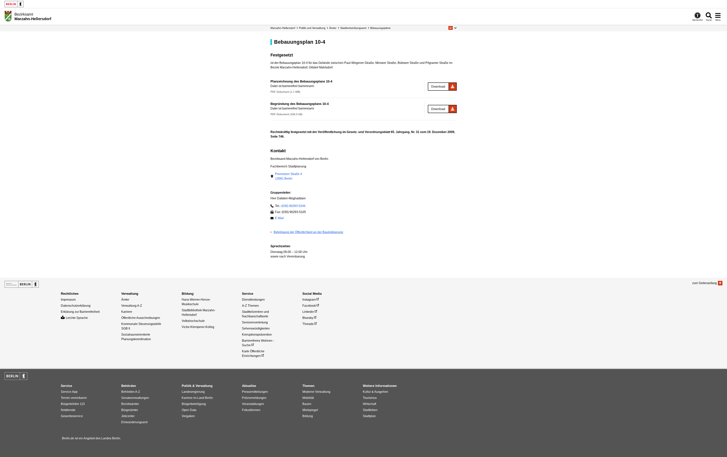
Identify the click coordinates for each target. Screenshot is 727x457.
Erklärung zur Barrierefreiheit (80, 311)
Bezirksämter (130, 404)
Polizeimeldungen (254, 397)
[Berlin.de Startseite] (14, 4)
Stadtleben (370, 410)
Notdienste (68, 410)
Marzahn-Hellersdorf (282, 27)
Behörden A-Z (130, 391)
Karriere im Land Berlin (197, 397)
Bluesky (307, 317)
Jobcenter (128, 416)
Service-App (69, 391)
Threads (308, 324)
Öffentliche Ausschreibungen (140, 317)
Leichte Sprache (77, 317)
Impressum (68, 299)
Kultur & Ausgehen (375, 391)
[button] (452, 28)
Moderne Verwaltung (316, 391)
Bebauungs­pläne (380, 27)
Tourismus (370, 397)
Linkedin (308, 311)
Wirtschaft (369, 404)
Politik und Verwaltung (312, 27)
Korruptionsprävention (257, 334)
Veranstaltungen (253, 404)
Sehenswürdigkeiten (256, 328)
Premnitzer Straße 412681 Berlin (288, 176)
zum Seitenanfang (704, 283)
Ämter (332, 27)
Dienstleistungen (253, 299)
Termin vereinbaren (74, 397)
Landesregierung (193, 391)
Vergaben (188, 416)
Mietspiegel (310, 410)
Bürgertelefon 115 (73, 404)
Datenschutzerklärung (75, 305)
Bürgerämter (129, 410)
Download (438, 86)
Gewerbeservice (72, 416)
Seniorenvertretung (255, 322)
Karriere (126, 311)
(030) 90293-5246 (293, 206)
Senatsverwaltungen (135, 397)
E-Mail (279, 218)
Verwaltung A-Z (131, 305)
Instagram (309, 299)
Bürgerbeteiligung (194, 404)
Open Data (189, 410)
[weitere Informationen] (8, 16)
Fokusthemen (251, 410)
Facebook (309, 305)
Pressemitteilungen (255, 391)
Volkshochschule (193, 320)
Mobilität (308, 397)
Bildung (307, 416)
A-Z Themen (250, 305)
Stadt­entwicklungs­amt (353, 27)
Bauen (306, 404)
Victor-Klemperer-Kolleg (198, 327)
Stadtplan (369, 416)
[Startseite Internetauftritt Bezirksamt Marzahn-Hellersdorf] (22, 284)
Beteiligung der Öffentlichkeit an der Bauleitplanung (308, 232)
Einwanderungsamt (134, 422)
